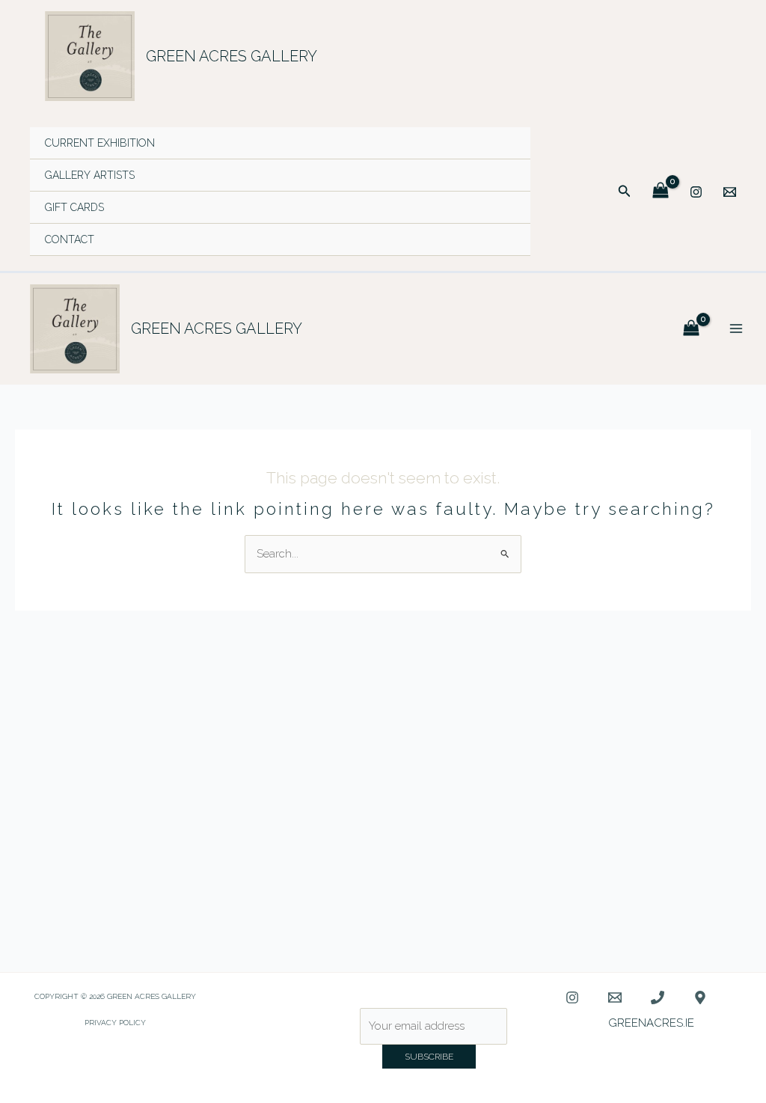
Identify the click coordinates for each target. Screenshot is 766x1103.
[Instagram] (696, 192)
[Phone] (657, 997)
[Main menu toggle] (735, 329)
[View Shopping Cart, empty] (660, 191)
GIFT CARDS (74, 207)
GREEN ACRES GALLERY (231, 56)
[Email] (729, 192)
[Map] (700, 997)
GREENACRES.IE (651, 1023)
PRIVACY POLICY (115, 1022)
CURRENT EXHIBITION (100, 143)
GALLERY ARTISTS (90, 175)
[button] (624, 191)
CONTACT (69, 239)
